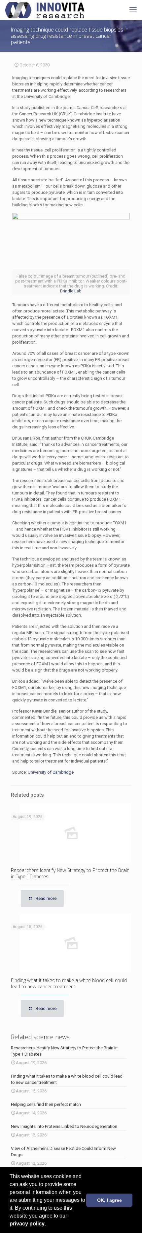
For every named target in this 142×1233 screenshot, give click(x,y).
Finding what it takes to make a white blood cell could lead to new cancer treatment (69, 983)
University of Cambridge (51, 772)
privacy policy (27, 1223)
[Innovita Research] (45, 10)
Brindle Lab (71, 290)
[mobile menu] (133, 9)
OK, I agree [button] (109, 1200)
